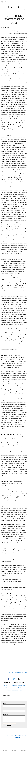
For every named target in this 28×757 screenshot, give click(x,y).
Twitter (14, 679)
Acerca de (4, 750)
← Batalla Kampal (9, 735)
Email (19, 679)
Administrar (23, 750)
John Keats (14, 7)
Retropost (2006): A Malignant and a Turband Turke (14, 685)
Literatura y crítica (21, 10)
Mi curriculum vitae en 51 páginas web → (20, 736)
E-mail (8, 709)
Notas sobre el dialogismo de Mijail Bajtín (14, 687)
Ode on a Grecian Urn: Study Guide (18, 672)
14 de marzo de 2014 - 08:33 (8, 10)
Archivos (14, 750)
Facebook (8, 679)
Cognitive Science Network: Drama (14, 690)
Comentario (5, 714)
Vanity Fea (7, 1)
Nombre (4, 703)
